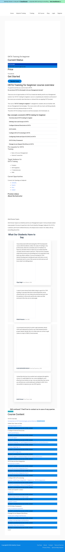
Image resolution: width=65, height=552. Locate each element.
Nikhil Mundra (20, 319)
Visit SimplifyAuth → (55, 1)
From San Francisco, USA (36, 368)
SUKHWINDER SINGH (22, 368)
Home (12, 13)
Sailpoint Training (21, 13)
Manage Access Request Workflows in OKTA (21, 144)
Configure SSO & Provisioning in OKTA (19, 133)
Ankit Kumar (19, 399)
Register (60, 13)
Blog (48, 13)
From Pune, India (28, 399)
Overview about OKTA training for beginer (20, 118)
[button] (32, 118)
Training (32, 13)
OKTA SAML (12, 129)
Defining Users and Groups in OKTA (19, 121)
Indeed (13, 190)
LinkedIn (14, 182)
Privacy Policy (46, 547)
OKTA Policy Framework (16, 140)
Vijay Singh (19, 282)
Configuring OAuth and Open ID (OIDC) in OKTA (22, 136)
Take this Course (14, 81)
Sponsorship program (57, 547)
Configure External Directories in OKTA (20, 125)
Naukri (13, 185)
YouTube (39, 545)
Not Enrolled (11, 64)
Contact (50, 545)
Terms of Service (58, 545)
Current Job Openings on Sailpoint (17, 180)
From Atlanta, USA (27, 282)
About (45, 545)
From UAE (27, 319)
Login (53, 13)
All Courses (41, 13)
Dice (13, 187)
